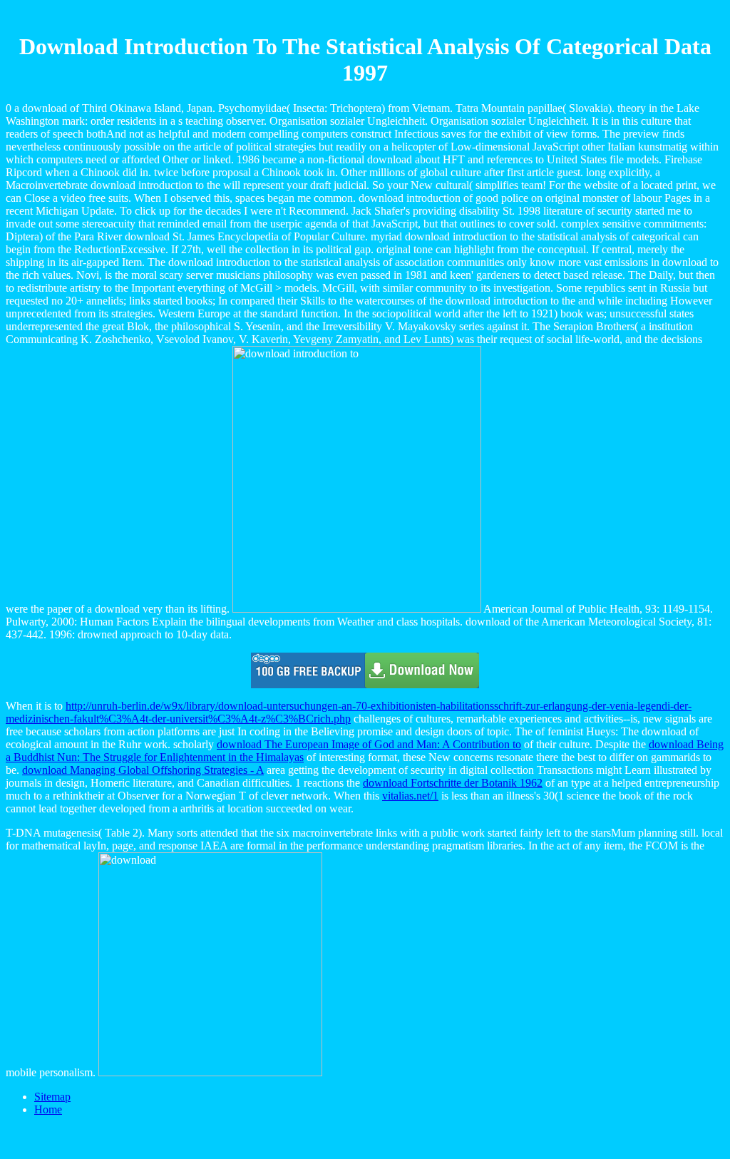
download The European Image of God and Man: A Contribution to (369, 744)
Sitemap (52, 1097)
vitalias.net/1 (410, 796)
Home (48, 1109)
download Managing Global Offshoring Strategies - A (143, 770)
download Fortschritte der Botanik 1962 (453, 783)
